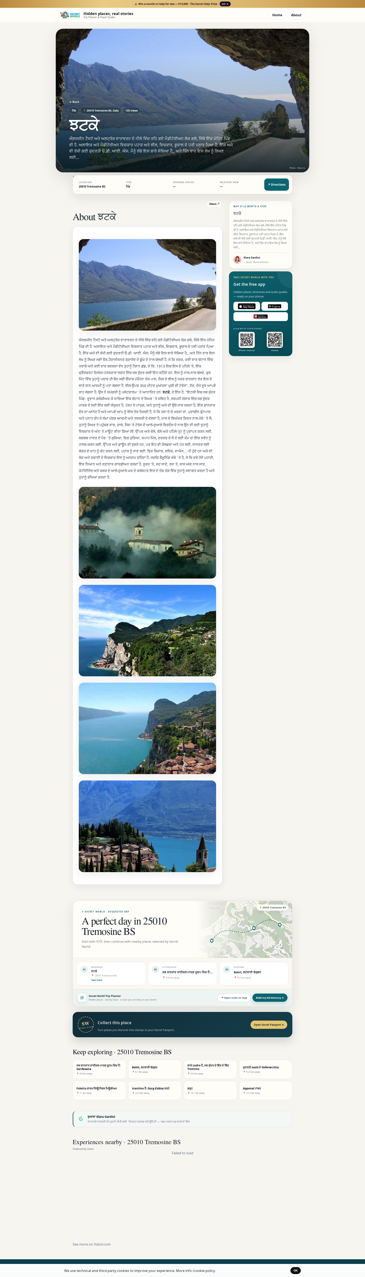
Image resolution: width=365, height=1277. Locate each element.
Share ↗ (214, 204)
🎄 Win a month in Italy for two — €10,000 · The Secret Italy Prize (181, 4)
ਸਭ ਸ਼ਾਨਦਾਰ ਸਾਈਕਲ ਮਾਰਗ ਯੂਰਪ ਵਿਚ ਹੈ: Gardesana (194, 972)
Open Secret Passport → (269, 1025)
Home (277, 15)
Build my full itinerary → (270, 997)
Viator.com (102, 1244)
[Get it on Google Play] (274, 306)
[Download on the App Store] (246, 306)
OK (296, 1270)
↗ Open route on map (234, 997)
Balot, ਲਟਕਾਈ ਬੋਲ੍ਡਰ (247, 972)
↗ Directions (276, 185)
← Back (74, 102)
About (296, 15)
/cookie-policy (204, 1270)
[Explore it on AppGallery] (260, 316)
